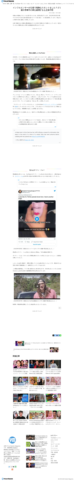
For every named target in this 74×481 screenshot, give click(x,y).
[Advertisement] (37, 40)
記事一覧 (9, 458)
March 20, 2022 (29, 140)
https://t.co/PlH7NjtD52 (38, 136)
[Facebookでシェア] (57, 335)
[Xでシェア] (53, 335)
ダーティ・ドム (19, 176)
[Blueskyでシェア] (55, 335)
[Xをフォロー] (11, 467)
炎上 (60, 307)
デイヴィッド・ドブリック (50, 104)
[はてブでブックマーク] (58, 335)
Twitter (15, 447)
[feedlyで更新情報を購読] (16, 467)
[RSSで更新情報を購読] (12, 469)
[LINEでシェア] (60, 335)
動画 (16, 106)
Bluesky (6, 449)
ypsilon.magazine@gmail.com (12, 456)
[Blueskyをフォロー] (13, 467)
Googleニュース (13, 449)
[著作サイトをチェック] (9, 467)
